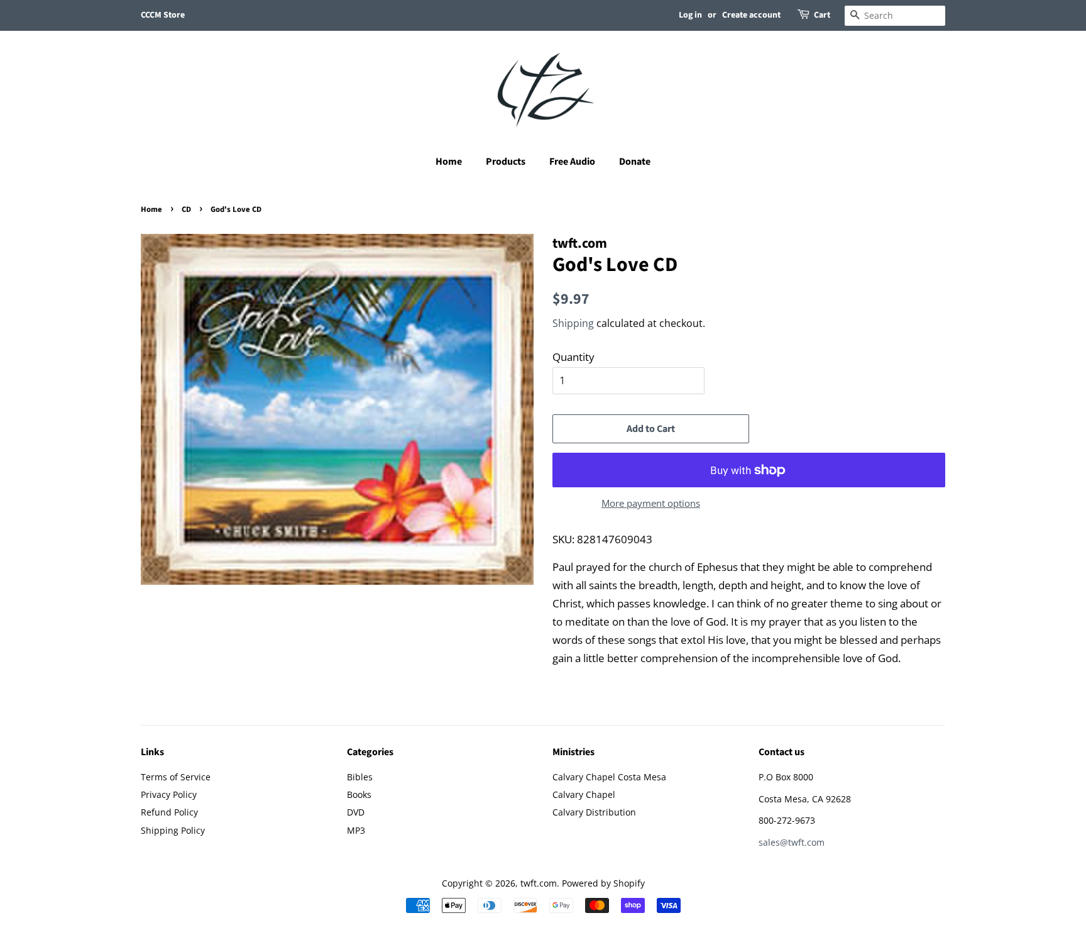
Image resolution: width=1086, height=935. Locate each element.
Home (449, 162)
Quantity (573, 357)
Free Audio (572, 162)
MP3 (356, 830)
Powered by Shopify (603, 883)
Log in (690, 15)
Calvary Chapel (583, 794)
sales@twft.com (792, 842)
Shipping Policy (173, 830)
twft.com (538, 883)
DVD (356, 812)
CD (186, 209)
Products (505, 162)
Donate (634, 162)
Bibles (360, 777)
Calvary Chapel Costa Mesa (609, 777)
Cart (822, 15)
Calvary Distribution (594, 812)
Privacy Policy (169, 794)
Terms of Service (176, 777)
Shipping (573, 323)
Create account (751, 15)
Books (359, 794)
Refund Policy (169, 812)
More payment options (650, 503)
